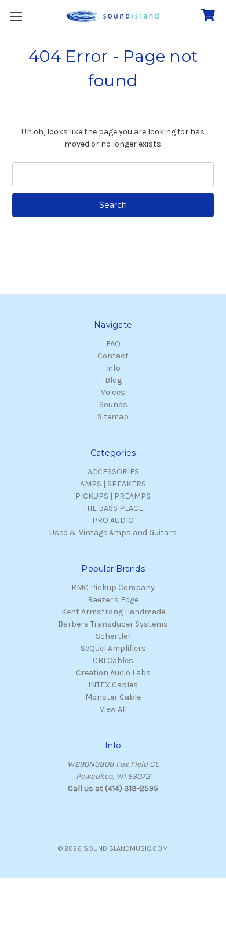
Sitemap (113, 417)
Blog (113, 380)
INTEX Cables (113, 685)
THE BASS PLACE (113, 508)
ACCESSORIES (113, 472)
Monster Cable (113, 697)
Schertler (113, 636)
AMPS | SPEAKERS (113, 484)
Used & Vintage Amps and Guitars (113, 532)
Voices (113, 392)
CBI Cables (113, 660)
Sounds (113, 404)
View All (113, 709)
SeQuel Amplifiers (113, 648)
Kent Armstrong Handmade (113, 612)
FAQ (113, 344)
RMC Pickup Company (113, 587)
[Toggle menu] (16, 16)
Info (113, 368)
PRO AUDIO (113, 520)
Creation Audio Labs (113, 673)
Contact (113, 356)
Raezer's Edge (113, 600)
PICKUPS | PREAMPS (113, 496)
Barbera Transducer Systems (113, 624)
